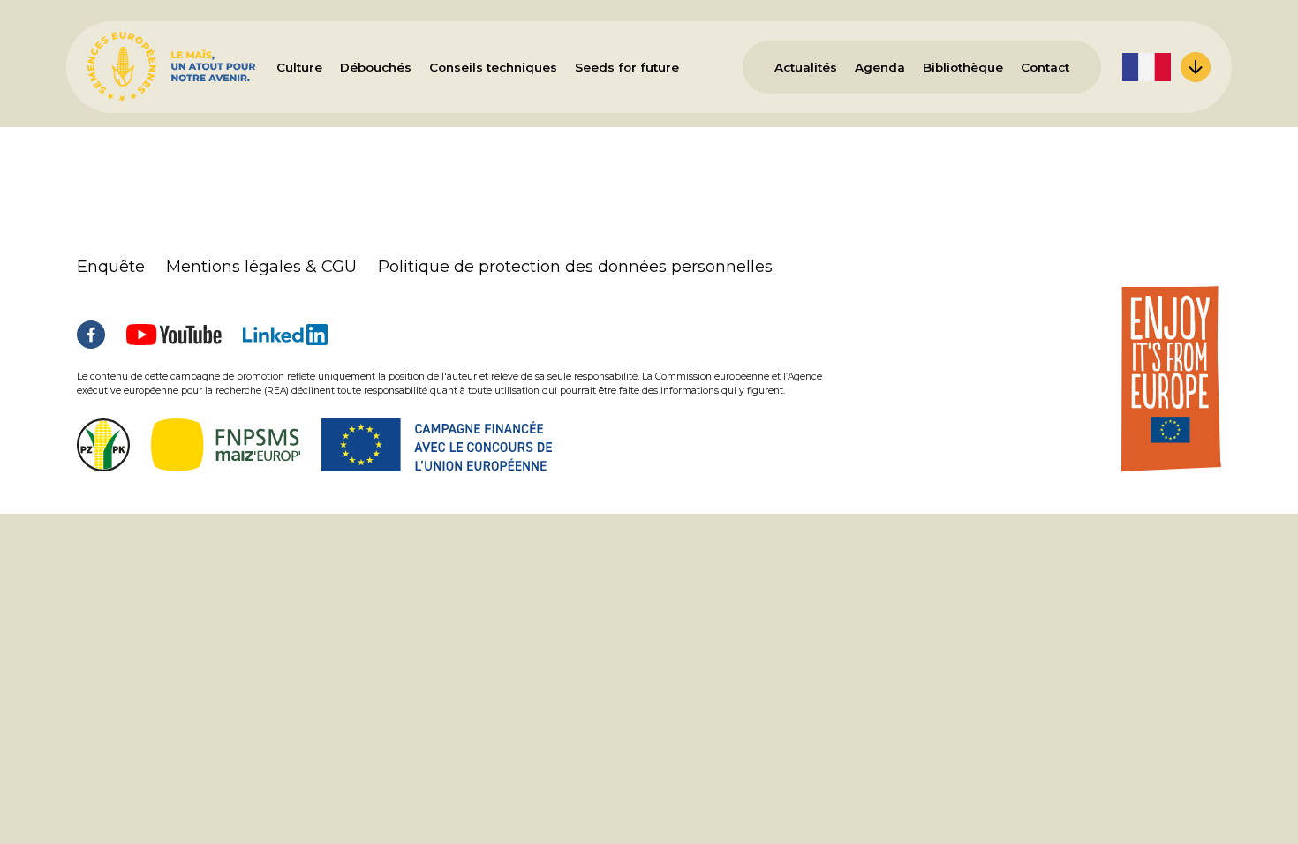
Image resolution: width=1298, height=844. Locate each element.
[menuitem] (1166, 67)
